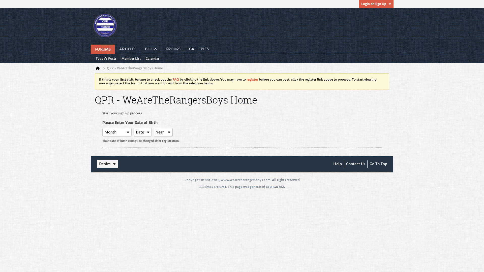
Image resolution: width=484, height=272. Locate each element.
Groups (173, 49)
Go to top (378, 164)
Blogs (151, 49)
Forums (103, 49)
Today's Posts (106, 58)
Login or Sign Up (373, 4)
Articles (127, 49)
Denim (105, 164)
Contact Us (355, 164)
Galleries (199, 49)
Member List (131, 58)
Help (337, 164)
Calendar (152, 58)
